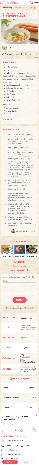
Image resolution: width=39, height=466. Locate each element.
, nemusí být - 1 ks (17, 88)
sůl (7, 91)
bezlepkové (31, 369)
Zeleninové (26, 357)
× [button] (37, 415)
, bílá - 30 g (17, 85)
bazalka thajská (11, 111)
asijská (22, 367)
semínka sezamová (13, 85)
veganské (23, 369)
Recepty (9, 8)
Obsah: (5, 281)
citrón (8, 97)
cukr (7, 94)
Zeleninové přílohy (29, 362)
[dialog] (19, 439)
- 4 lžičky (10, 91)
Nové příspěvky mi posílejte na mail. (19, 308)
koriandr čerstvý (12, 108)
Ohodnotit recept (26, 319)
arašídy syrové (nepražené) (16, 73)
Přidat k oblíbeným (31, 54)
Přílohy (22, 360)
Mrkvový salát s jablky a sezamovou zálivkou (20, 256)
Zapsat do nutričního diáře (18, 54)
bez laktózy (24, 371)
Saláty (22, 355)
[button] (20, 436)
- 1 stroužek (13, 100)
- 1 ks (11, 67)
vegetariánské (30, 367)
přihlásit (31, 277)
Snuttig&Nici (23, 231)
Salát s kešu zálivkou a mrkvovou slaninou (32, 256)
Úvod (3, 8)
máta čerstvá (10, 114)
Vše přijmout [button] (10, 462)
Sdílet (37, 54)
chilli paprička (11, 88)
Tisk (6, 54)
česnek (8, 100)
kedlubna (9, 67)
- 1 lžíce (10, 94)
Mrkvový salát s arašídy (7, 256)
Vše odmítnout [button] (28, 462)
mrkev (8, 70)
